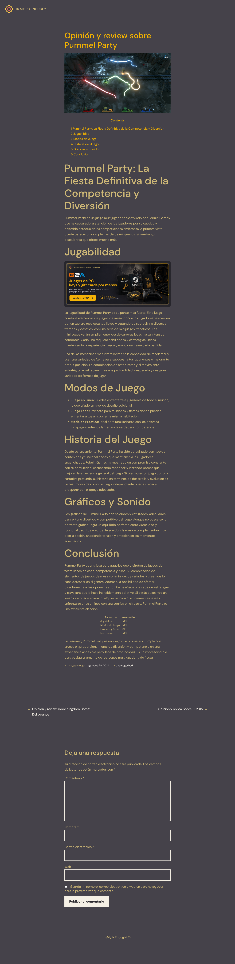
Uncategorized (124, 665)
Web (67, 867)
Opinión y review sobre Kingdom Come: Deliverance (61, 711)
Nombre (71, 827)
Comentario (74, 778)
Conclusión (80, 154)
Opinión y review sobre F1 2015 (180, 709)
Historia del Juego (85, 144)
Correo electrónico (79, 847)
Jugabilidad (80, 134)
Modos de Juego (84, 139)
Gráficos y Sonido (84, 149)
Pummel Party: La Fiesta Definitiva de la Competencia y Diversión (117, 129)
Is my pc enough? (31, 9)
